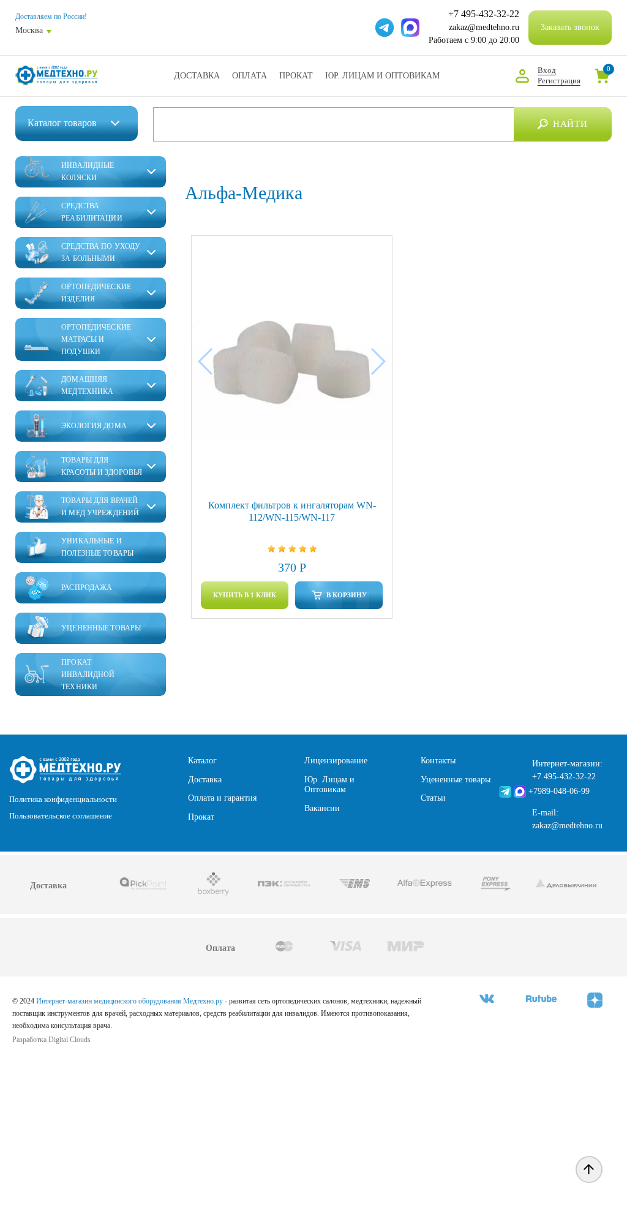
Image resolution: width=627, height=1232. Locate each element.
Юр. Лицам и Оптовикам (382, 75)
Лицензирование (335, 760)
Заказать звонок (570, 27)
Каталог (202, 760)
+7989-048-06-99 (559, 791)
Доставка (197, 75)
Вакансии (322, 808)
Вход (547, 70)
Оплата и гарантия (222, 798)
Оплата (249, 75)
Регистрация (559, 80)
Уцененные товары (455, 779)
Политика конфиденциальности (63, 799)
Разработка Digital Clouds (51, 1039)
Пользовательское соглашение (60, 815)
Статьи (433, 798)
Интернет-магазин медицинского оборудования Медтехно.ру (129, 1001)
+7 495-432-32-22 (483, 14)
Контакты (438, 760)
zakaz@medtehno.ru (484, 27)
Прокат (296, 75)
